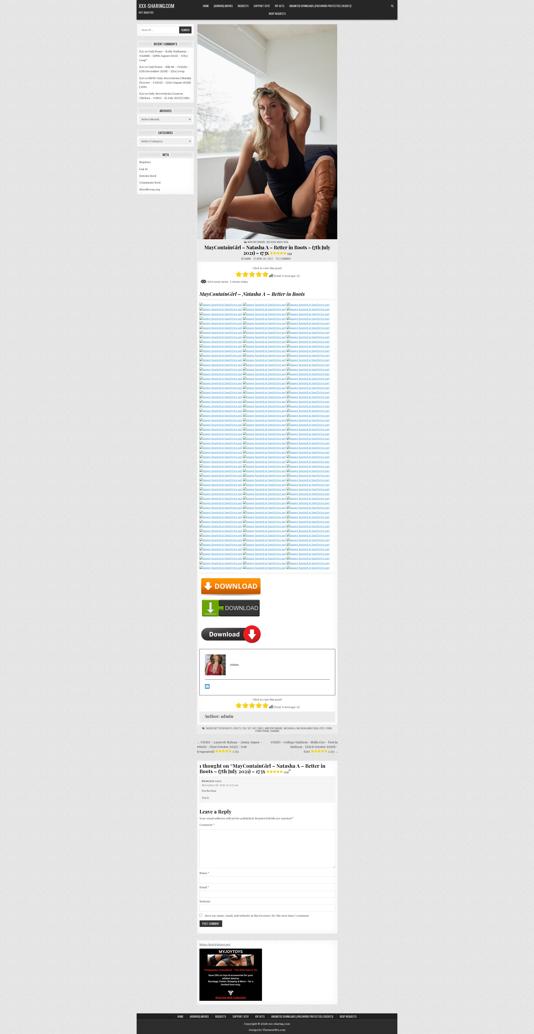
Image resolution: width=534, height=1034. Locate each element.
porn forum (262, 731)
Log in (143, 169)
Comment (206, 824)
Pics (322, 728)
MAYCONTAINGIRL (256, 242)
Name (204, 873)
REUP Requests (277, 13)
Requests (243, 6)
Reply (205, 797)
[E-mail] (207, 687)
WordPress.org (149, 189)
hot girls (258, 728)
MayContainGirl (274, 728)
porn (329, 728)
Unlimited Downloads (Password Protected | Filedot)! (320, 6)
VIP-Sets (279, 6)
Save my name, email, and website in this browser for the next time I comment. (257, 915)
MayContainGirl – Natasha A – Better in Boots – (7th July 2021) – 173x (267, 250)
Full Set (246, 728)
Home (206, 6)
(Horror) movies (223, 6)
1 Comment (285, 258)
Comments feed (149, 182)
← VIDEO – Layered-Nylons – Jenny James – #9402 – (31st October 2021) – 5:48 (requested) (229, 747)
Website (204, 901)
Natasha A (289, 728)
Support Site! (262, 6)
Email (204, 887)
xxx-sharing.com (156, 5)
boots (237, 728)
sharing (274, 731)
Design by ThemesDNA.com (267, 1030)
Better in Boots (223, 728)
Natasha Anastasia (277, 242)
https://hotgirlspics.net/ (215, 944)
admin (247, 258)
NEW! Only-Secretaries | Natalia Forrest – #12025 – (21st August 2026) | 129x (165, 83)
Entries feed (147, 175)
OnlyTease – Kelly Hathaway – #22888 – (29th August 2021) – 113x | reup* (164, 56)
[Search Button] (392, 6)
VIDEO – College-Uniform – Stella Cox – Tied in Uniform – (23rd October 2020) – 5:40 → (304, 747)
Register (145, 162)
